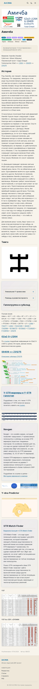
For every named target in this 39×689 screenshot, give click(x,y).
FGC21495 (19, 326)
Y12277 (4, 326)
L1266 (31, 323)
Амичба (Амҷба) (29, 37)
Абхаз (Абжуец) (6, 39)
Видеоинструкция (10, 531)
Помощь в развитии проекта (16, 298)
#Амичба (23, 41)
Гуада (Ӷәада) (17, 39)
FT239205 (31, 328)
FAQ (3, 678)
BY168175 (13, 328)
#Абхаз (17, 41)
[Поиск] (27, 2)
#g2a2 (4, 41)
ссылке (7, 341)
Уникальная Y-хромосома (15, 292)
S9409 (14, 37)
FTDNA (29, 39)
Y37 (24, 39)
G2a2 (3, 37)
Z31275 (20, 37)
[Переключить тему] (31, 2)
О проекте (5, 676)
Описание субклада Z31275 (12, 356)
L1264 (8, 37)
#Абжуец (10, 41)
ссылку (22, 405)
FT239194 (5, 331)
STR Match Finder (25, 531)
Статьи (4, 673)
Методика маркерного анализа (15, 476)
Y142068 (5, 328)
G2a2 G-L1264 (10, 336)
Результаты (5, 670)
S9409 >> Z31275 (11, 351)
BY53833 (22, 328)
